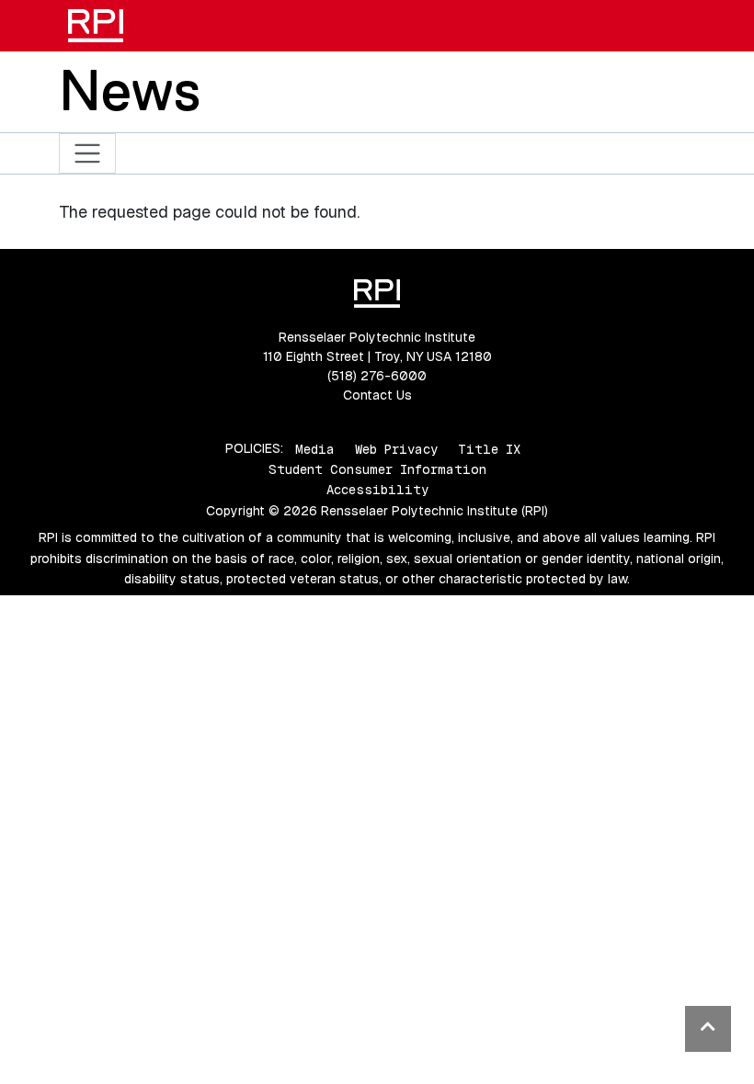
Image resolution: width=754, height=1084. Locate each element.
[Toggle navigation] (88, 154)
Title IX (489, 448)
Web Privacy (396, 448)
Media (315, 448)
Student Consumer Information (377, 469)
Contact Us (377, 395)
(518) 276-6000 (377, 375)
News (129, 90)
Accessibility (377, 489)
